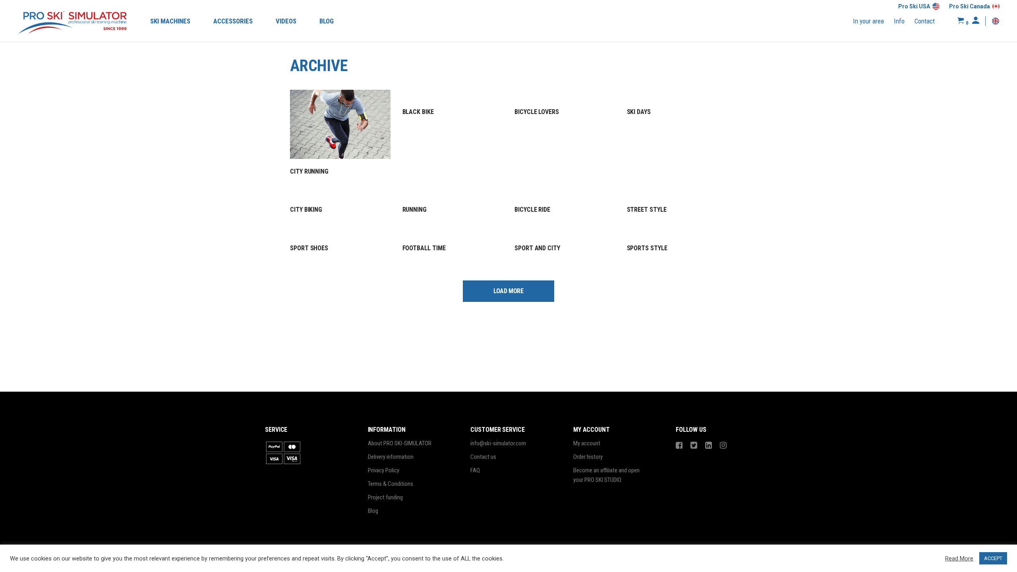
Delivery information (391, 456)
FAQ (475, 470)
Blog (373, 510)
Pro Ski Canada (969, 6)
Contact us (483, 456)
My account (586, 443)
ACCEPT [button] (993, 558)
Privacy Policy (383, 470)
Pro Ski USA (914, 6)
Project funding (385, 497)
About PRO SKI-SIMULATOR (399, 443)
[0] (960, 21)
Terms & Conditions (390, 483)
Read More (959, 558)
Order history (588, 456)
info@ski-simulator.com (498, 443)
